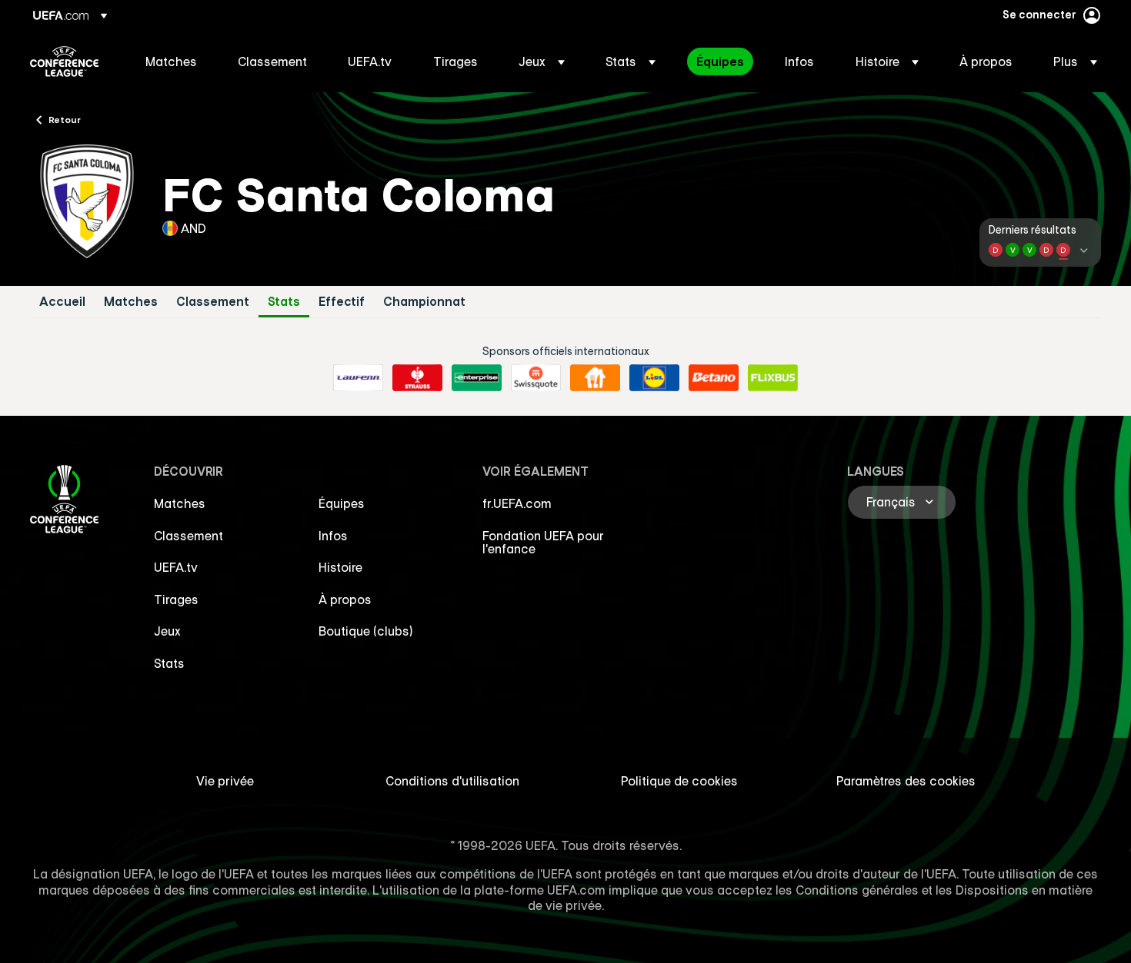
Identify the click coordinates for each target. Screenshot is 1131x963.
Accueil (62, 301)
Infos (333, 536)
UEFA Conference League (64, 61)
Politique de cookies (679, 781)
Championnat (424, 301)
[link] (171, 61)
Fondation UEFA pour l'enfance (543, 542)
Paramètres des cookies (906, 781)
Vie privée (225, 781)
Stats (284, 301)
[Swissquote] (536, 378)
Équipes (342, 503)
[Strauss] (417, 378)
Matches (131, 301)
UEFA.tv (176, 567)
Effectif (342, 301)
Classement (212, 301)
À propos (345, 599)
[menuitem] (172, 61)
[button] (542, 61)
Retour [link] (64, 119)
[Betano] (714, 378)
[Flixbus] (773, 378)
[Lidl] (654, 378)
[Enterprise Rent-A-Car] (477, 378)
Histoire (340, 567)
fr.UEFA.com (517, 503)
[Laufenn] (358, 378)
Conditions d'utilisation (452, 781)
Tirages (176, 599)
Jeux (167, 631)
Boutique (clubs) (366, 631)
